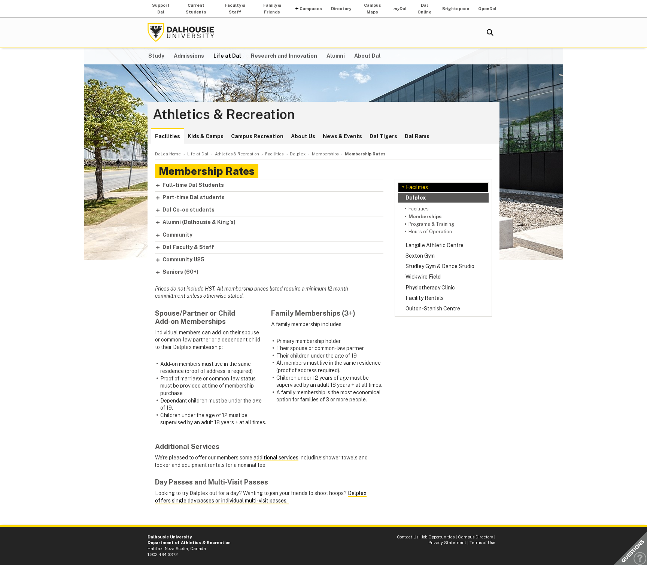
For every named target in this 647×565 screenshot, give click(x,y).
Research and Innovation (284, 56)
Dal (400, 8)
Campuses (311, 8)
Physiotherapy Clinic (430, 288)
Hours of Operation (430, 231)
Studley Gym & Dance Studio (439, 266)
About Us (303, 136)
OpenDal (487, 8)
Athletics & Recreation (224, 114)
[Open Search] (490, 32)
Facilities (167, 136)
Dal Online (424, 8)
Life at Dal (227, 56)
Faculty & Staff (235, 8)
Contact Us (407, 537)
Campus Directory (475, 537)
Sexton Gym (420, 256)
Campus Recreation (257, 136)
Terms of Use (482, 542)
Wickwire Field (423, 277)
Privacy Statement (447, 542)
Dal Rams (417, 136)
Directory (341, 8)
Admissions (189, 56)
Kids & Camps (206, 136)
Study (156, 56)
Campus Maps (372, 8)
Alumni (335, 56)
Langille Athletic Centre (434, 245)
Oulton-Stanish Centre (432, 309)
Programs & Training (431, 224)
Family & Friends (272, 8)
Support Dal (161, 8)
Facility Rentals (424, 298)
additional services (275, 458)
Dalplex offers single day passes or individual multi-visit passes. (261, 497)
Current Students (196, 8)
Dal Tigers (383, 136)
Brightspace (455, 8)
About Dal (367, 56)
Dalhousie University (181, 32)
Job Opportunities (438, 537)
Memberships (424, 216)
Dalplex (415, 198)
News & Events (342, 136)
